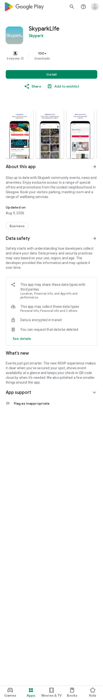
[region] (51, 55)
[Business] (17, 226)
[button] (22, 58)
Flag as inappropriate (28, 403)
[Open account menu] (95, 6)
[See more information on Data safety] (94, 238)
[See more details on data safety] (22, 338)
